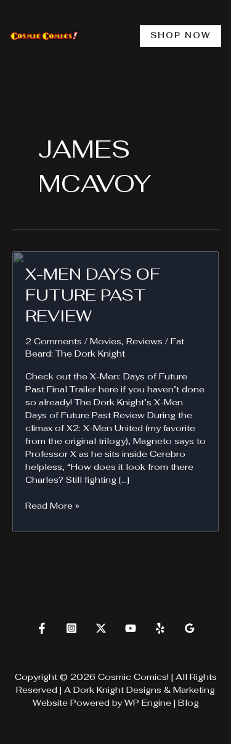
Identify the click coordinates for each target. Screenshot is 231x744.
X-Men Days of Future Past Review (92, 295)
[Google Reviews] (189, 628)
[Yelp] (160, 628)
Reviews (144, 341)
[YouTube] (130, 628)
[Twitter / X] (101, 628)
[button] (180, 36)
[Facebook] (41, 628)
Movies (105, 341)
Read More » (52, 505)
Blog (188, 702)
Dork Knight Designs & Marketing (144, 689)
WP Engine (147, 702)
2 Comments (53, 341)
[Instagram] (71, 628)
